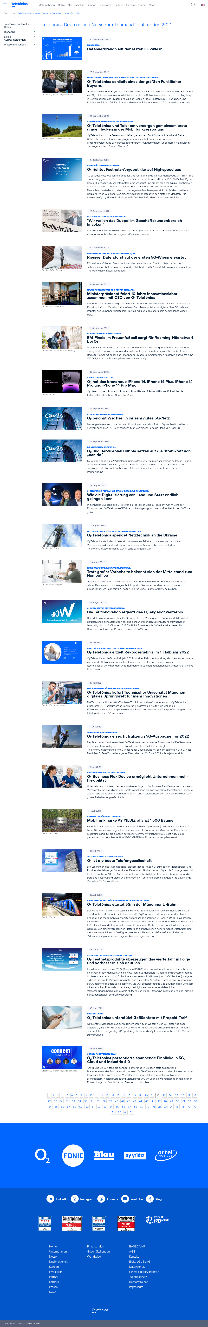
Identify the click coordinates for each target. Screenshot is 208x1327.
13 (107, 1095)
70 (147, 1106)
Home (53, 1246)
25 (176, 1095)
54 (50, 1106)
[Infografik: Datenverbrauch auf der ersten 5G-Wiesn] (117, 48)
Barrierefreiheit (138, 1282)
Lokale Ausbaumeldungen (15, 38)
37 (98, 1101)
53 (195, 1101)
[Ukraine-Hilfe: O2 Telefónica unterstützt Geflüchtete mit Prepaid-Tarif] (117, 1021)
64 (111, 1106)
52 (189, 1101)
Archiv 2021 (76, 13)
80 (119, 1112)
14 (113, 1095)
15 (118, 1095)
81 (125, 1112)
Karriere (130, 5)
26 (182, 1095)
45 (146, 1101)
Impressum (136, 1287)
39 (110, 1101)
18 (135, 1095)
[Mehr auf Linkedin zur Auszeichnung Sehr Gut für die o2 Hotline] (99, 1223)
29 (49, 1101)
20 (146, 1095)
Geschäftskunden (98, 1251)
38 (104, 1101)
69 (141, 1106)
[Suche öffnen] (193, 5)
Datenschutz (137, 1266)
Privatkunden (95, 1246)
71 (154, 1106)
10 (91, 1095)
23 (164, 1095)
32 (67, 1101)
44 (140, 1101)
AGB (132, 1251)
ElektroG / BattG (139, 1261)
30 (55, 1101)
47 (159, 1101)
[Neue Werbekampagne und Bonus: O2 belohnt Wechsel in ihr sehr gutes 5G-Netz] (117, 418)
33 (73, 1101)
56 (62, 1106)
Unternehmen (47, 5)
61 (93, 1106)
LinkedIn (62, 1199)
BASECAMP (137, 1246)
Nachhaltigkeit (76, 5)
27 (188, 1095)
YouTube (137, 1199)
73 (165, 1106)
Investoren (105, 5)
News (152, 5)
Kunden (91, 5)
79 (113, 1112)
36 (92, 1101)
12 (102, 1095)
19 (140, 1095)
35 (85, 1101)
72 (159, 1106)
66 (123, 1106)
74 (171, 1106)
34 (79, 1101)
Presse (142, 5)
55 (56, 1106)
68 (135, 1106)
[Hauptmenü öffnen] (5, 5)
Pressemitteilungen (15, 44)
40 (116, 1101)
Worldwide (94, 1256)
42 (128, 1101)
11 (96, 1095)
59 (80, 1106)
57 (68, 1106)
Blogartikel (10, 31)
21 (152, 1095)
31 (61, 1101)
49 (171, 1101)
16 (124, 1095)
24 (170, 1095)
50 (177, 1101)
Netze (61, 5)
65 (117, 1106)
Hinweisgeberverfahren (144, 1272)
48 (165, 1101)
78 (195, 1106)
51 (183, 1101)
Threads (112, 1199)
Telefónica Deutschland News (55, 13)
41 (122, 1101)
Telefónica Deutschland (29, 13)
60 (87, 1106)
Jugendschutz (138, 1277)
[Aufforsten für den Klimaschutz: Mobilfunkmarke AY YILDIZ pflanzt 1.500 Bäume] (117, 824)
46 (153, 1101)
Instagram (87, 1199)
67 (129, 1106)
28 (194, 1095)
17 (129, 1095)
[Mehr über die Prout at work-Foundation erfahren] (157, 1223)
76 (183, 1106)
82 (131, 1112)
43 (134, 1101)
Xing (158, 1199)
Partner (119, 5)
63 (105, 1106)
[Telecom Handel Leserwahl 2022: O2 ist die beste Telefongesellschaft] (117, 866)
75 (177, 1106)
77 (189, 1106)
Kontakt (134, 1256)
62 (98, 1106)
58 (74, 1106)
